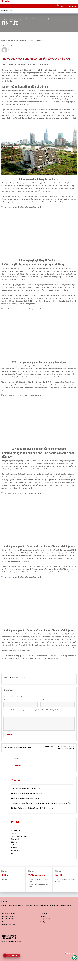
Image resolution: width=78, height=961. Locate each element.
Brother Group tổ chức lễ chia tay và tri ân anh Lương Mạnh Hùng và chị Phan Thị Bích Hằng (41, 803)
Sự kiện (19, 19)
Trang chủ (4, 19)
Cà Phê (13, 833)
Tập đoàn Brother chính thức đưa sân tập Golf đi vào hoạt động (32, 808)
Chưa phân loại (16, 839)
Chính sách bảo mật (7, 922)
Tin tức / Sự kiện (16, 851)
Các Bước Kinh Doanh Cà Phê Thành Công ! (17, 748)
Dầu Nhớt (14, 842)
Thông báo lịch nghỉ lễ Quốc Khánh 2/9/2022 (25, 798)
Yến (12, 853)
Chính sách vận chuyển (8, 913)
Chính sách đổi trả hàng (8, 919)
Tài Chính (14, 848)
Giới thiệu (43, 916)
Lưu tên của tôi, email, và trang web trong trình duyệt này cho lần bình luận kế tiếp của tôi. (32, 710)
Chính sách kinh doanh (8, 925)
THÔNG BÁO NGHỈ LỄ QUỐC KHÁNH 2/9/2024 (26, 794)
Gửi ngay (10, 734)
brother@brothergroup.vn (13, 941)
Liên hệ (42, 922)
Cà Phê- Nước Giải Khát (19, 836)
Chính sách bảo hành (8, 916)
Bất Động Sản (13, 19)
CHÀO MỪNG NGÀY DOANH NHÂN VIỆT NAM (26, 789)
